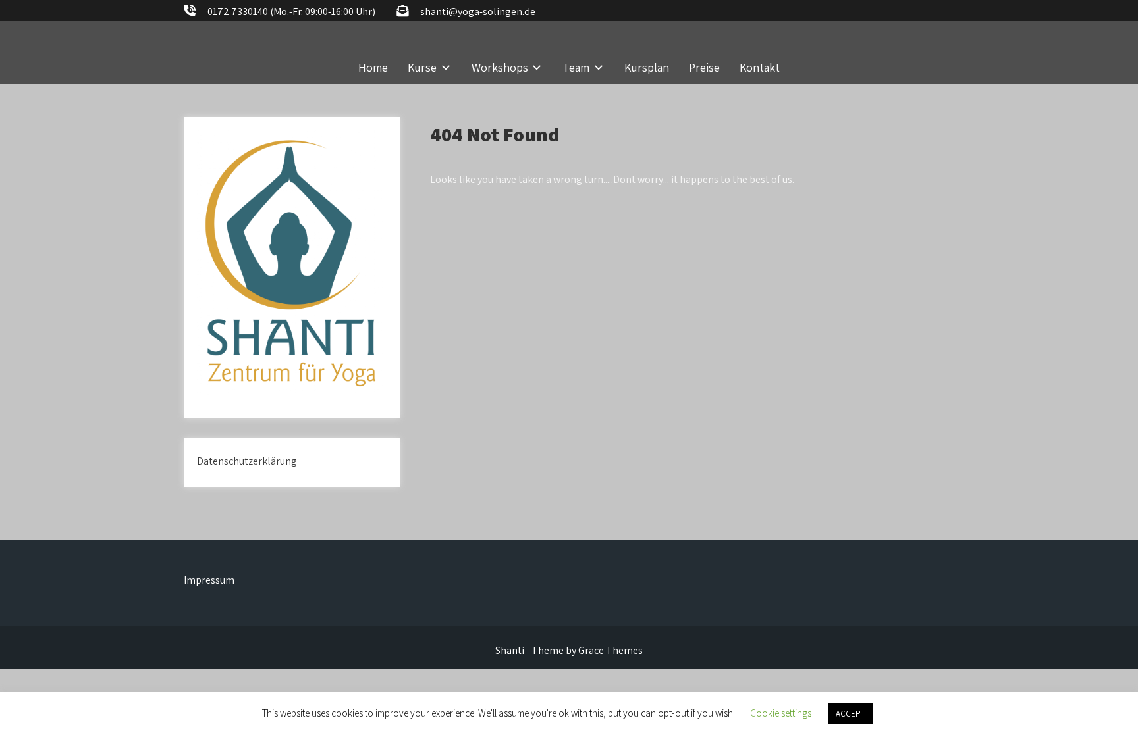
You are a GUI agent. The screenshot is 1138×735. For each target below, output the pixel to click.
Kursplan (646, 67)
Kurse (422, 67)
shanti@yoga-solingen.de (477, 11)
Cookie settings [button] (780, 713)
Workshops (500, 67)
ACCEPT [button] (850, 713)
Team (575, 67)
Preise (704, 67)
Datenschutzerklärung (247, 461)
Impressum (209, 580)
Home (373, 67)
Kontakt (760, 67)
